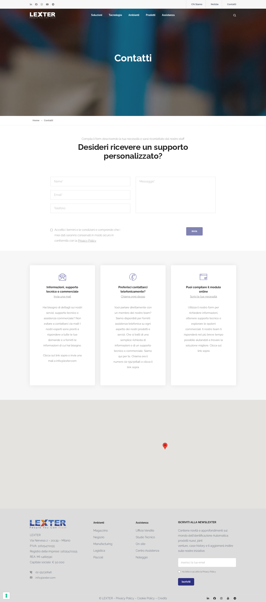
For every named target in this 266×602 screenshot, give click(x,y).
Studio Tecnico (145, 537)
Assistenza (168, 15)
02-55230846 (132, 361)
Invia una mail (62, 296)
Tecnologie (115, 15)
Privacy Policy (87, 240)
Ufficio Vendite (145, 530)
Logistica (99, 550)
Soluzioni (96, 15)
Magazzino (100, 530)
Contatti (231, 4)
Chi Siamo (196, 4)
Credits (162, 598)
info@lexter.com (66, 361)
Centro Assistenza (147, 550)
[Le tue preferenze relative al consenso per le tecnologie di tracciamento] (6, 595)
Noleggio (142, 557)
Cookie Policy (146, 598)
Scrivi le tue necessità (203, 296)
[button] (165, 446)
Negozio (98, 537)
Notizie (215, 4)
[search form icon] (234, 15)
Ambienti (133, 15)
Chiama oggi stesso (133, 296)
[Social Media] (31, 4)
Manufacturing (102, 544)
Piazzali (98, 557)
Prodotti (150, 15)
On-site (140, 544)
